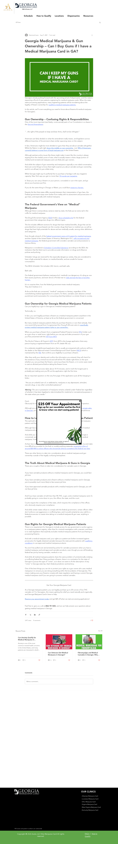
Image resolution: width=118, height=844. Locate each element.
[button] (79, 401)
